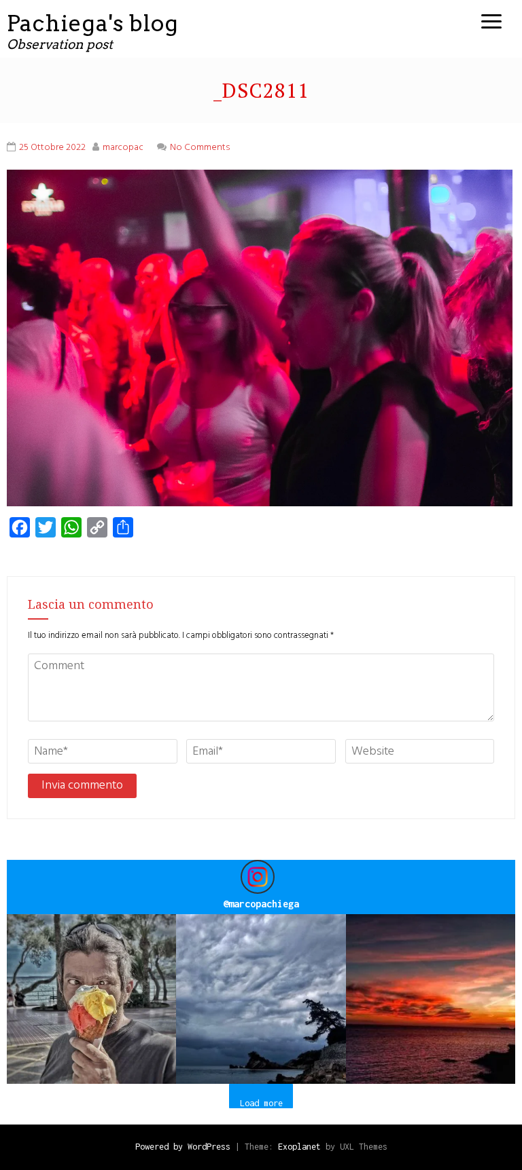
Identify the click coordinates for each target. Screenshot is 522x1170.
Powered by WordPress (182, 1146)
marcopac (123, 147)
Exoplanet (299, 1146)
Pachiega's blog (93, 23)
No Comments (200, 147)
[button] (91, 998)
